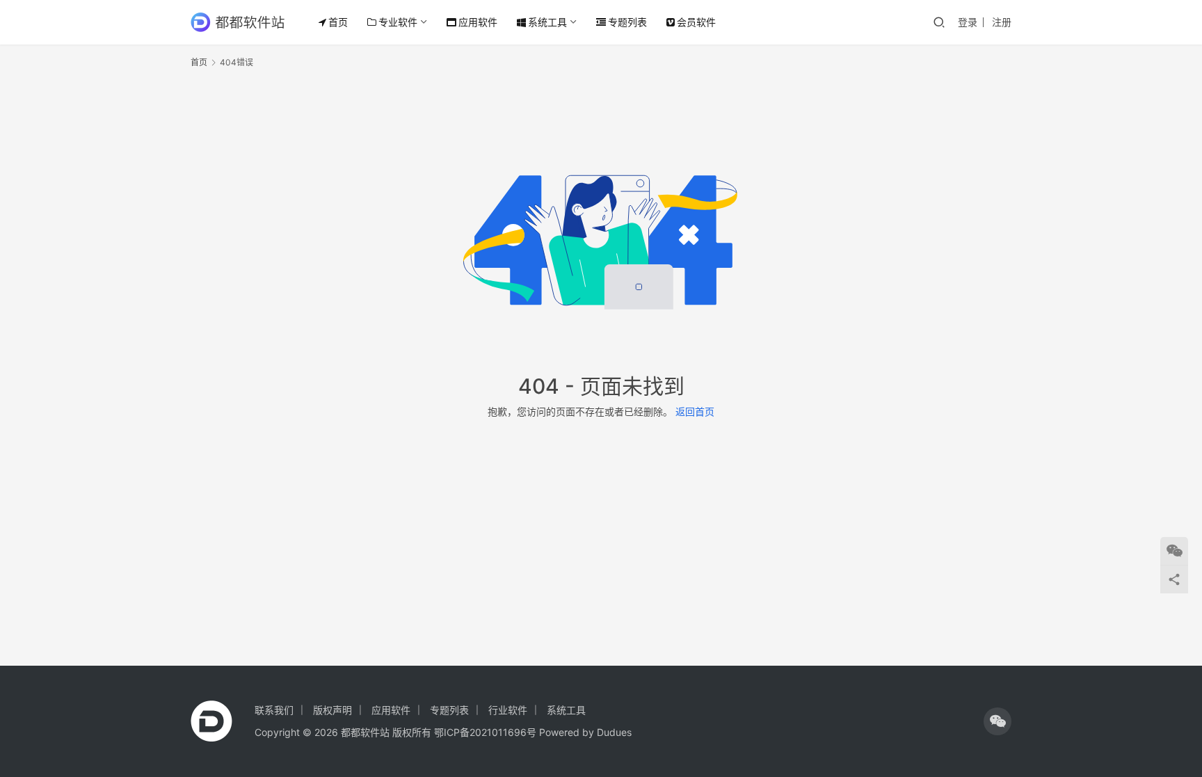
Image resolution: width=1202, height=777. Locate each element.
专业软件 (397, 22)
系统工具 (547, 22)
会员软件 (696, 22)
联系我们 (274, 710)
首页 (338, 22)
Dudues (614, 732)
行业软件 (507, 710)
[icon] (997, 721)
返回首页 (694, 411)
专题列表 (627, 22)
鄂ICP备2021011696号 (485, 732)
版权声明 (332, 710)
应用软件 (477, 22)
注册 (1001, 22)
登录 (967, 22)
